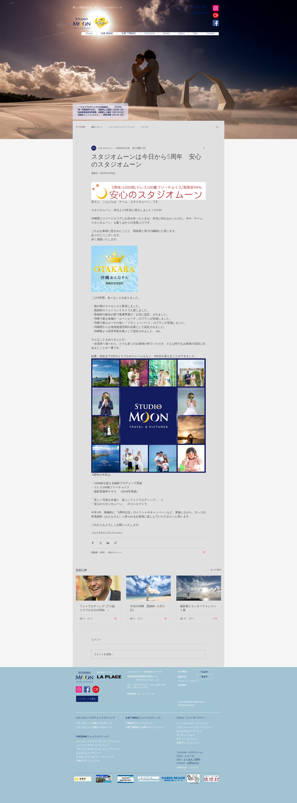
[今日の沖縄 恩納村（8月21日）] (148, 588)
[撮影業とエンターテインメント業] (198, 588)
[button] (180, 9)
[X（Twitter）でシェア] (100, 542)
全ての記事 (80, 127)
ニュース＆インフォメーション (122, 127)
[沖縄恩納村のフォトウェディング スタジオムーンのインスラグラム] (216, 8)
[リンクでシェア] (115, 542)
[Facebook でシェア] (92, 542)
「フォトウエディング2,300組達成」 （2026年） (100, 107)
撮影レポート (96, 127)
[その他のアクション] (204, 148)
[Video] (216, 15)
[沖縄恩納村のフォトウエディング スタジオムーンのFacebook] (216, 23)
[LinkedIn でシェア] (107, 542)
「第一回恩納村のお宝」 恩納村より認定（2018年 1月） (100, 110)
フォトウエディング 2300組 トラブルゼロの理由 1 (97, 608)
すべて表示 (215, 569)
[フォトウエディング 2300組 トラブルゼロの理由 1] (98, 588)
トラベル (144, 127)
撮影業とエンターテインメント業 (198, 608)
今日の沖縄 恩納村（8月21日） (147, 608)
